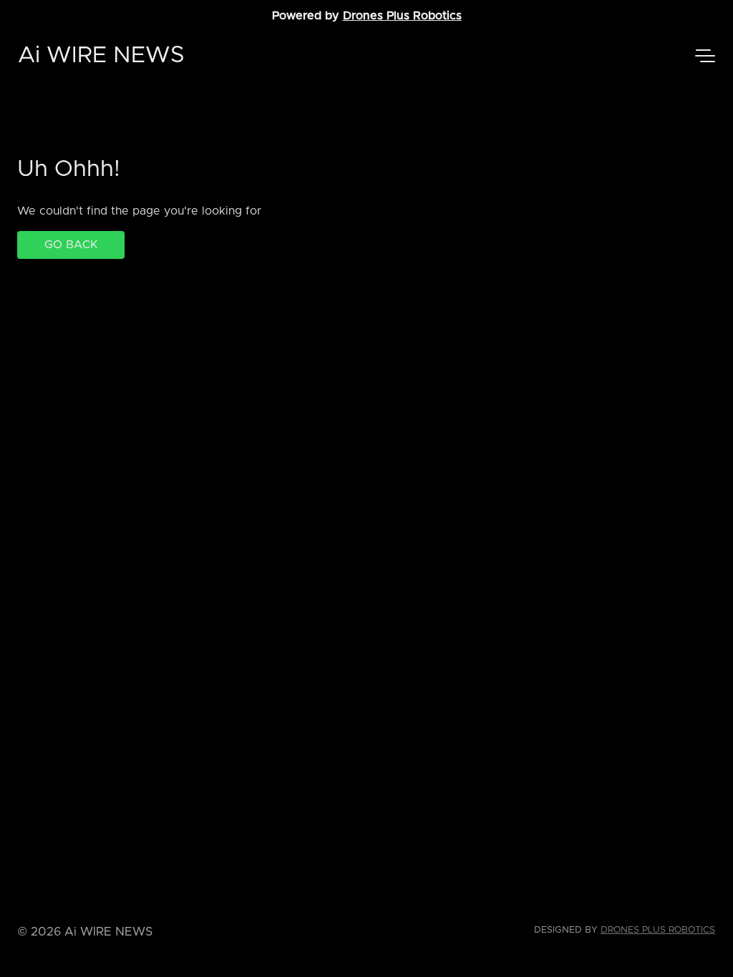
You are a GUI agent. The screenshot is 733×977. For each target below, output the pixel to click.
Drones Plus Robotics (402, 15)
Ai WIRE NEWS (101, 55)
